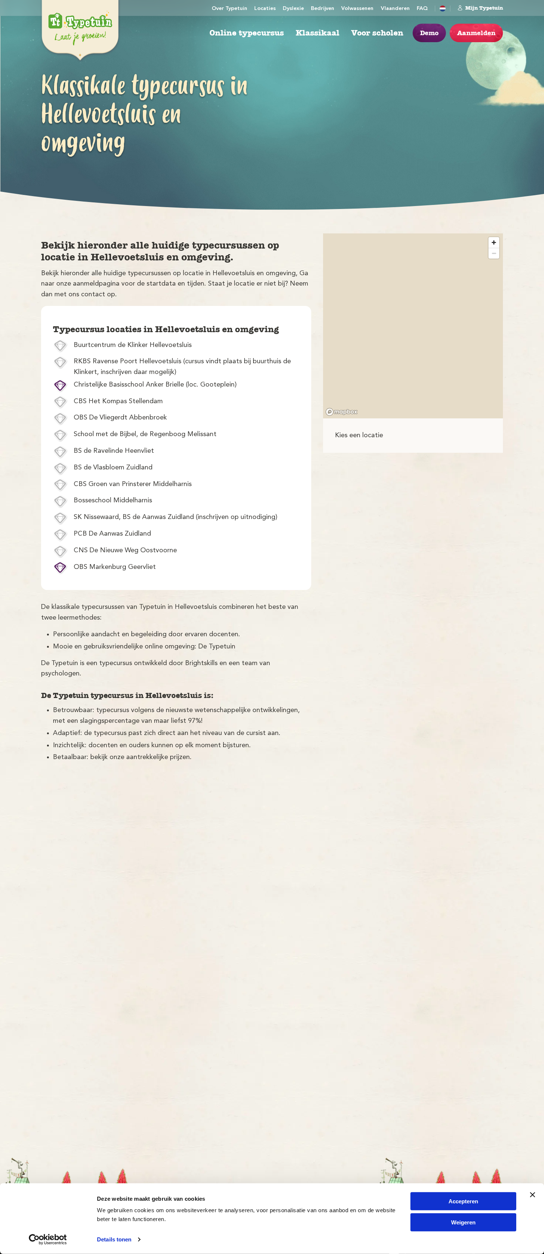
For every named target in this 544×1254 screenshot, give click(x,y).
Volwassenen (357, 8)
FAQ (422, 8)
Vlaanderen (395, 8)
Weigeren (463, 1222)
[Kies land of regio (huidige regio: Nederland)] (443, 8)
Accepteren (463, 1201)
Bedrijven (322, 8)
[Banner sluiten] (532, 1194)
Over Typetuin (229, 8)
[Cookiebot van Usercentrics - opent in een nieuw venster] (48, 1239)
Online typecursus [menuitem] (246, 33)
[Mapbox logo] (341, 412)
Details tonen (114, 1239)
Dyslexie (293, 8)
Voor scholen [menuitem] (377, 33)
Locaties (265, 8)
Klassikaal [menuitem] (317, 33)
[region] (413, 325)
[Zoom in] (493, 242)
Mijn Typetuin (484, 7)
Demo (429, 32)
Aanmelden (476, 32)
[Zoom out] (493, 253)
